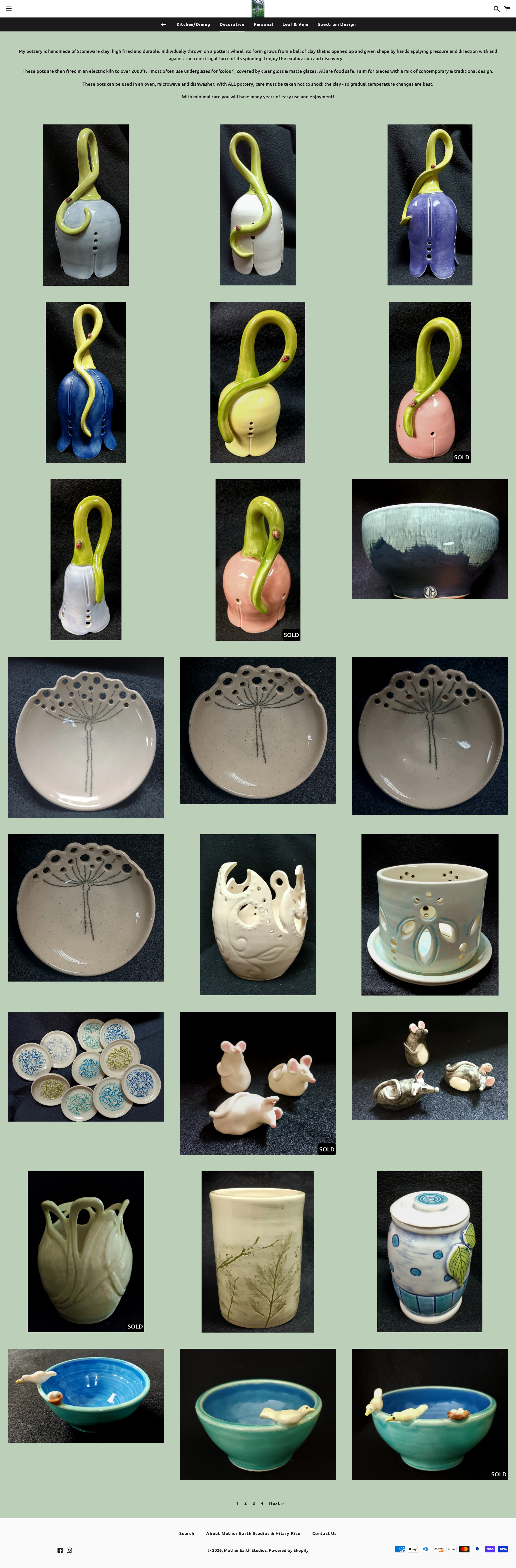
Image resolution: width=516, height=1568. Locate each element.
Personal (263, 24)
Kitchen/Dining (193, 24)
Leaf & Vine (295, 24)
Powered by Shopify (289, 1550)
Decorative (232, 24)
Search (186, 1533)
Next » (276, 1503)
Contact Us (324, 1533)
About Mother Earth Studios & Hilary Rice (253, 1533)
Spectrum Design (337, 24)
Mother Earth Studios (245, 1550)
